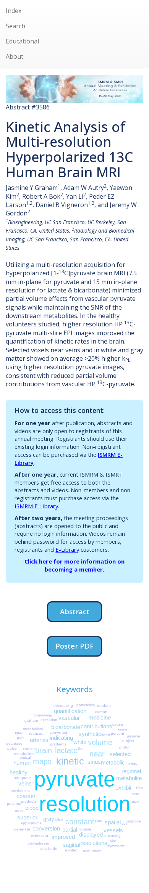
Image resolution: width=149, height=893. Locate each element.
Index (13, 10)
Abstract (74, 611)
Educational (22, 41)
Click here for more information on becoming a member (74, 565)
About (14, 56)
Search (15, 26)
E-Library (67, 549)
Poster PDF (74, 645)
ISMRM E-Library (36, 506)
